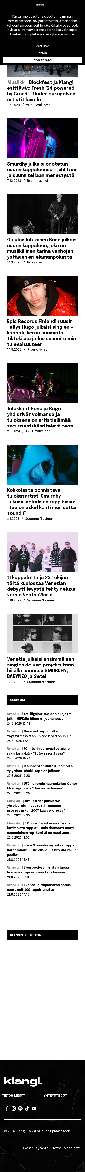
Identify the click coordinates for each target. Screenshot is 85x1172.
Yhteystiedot (55, 1095)
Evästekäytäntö (36, 1148)
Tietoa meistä (14, 1095)
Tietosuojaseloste (66, 1148)
